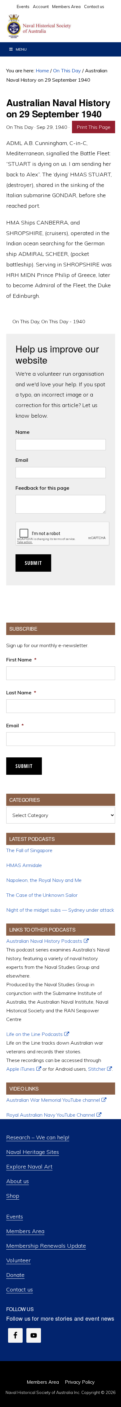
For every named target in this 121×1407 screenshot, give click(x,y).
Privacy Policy (80, 1382)
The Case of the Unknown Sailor (42, 895)
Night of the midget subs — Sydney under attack (60, 910)
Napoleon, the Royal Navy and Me (44, 880)
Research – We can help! (37, 1137)
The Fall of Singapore (29, 850)
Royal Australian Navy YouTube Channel (50, 1115)
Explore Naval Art (29, 1166)
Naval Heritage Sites (32, 1151)
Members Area (25, 1231)
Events (14, 1216)
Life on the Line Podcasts (34, 1034)
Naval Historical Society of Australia (52, 26)
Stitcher (96, 1069)
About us (17, 1181)
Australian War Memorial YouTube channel (53, 1100)
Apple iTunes (20, 1069)
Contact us (19, 1289)
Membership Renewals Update (46, 1245)
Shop (12, 1195)
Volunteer (18, 1260)
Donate (15, 1274)
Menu (21, 49)
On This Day (25, 321)
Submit (33, 563)
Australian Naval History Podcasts (44, 941)
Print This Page (93, 127)
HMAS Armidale (24, 865)
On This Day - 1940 (63, 321)
